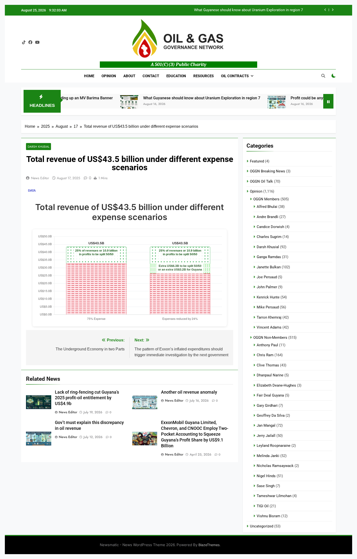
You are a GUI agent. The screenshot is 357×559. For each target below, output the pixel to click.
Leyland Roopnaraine (273, 445)
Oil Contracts (235, 76)
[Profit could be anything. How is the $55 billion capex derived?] (263, 104)
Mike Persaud (268, 307)
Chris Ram (265, 355)
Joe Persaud (267, 277)
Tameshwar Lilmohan (274, 496)
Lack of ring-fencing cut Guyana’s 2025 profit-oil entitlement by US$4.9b (87, 398)
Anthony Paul (267, 345)
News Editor (40, 178)
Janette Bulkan (269, 267)
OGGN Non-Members (270, 337)
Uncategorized (261, 526)
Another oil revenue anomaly (189, 392)
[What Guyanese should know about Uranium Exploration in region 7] (115, 104)
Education (176, 76)
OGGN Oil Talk (261, 181)
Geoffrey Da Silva (271, 415)
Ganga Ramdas (269, 257)
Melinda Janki (268, 456)
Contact (151, 76)
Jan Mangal (266, 425)
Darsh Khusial (38, 146)
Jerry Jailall (266, 435)
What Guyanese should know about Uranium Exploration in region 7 (248, 10)
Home (89, 76)
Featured (257, 161)
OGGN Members (266, 199)
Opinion (109, 76)
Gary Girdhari (267, 405)
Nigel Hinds (266, 476)
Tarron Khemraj (269, 317)
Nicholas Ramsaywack (275, 466)
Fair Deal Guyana (270, 395)
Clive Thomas (268, 365)
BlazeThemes (209, 545)
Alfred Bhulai (267, 206)
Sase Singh (266, 486)
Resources (203, 76)
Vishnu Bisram (268, 516)
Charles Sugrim (269, 237)
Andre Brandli (267, 217)
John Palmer (267, 287)
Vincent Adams (269, 327)
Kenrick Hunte (268, 297)
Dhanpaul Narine (270, 375)
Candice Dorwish (270, 227)
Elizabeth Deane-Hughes (276, 385)
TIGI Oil (263, 506)
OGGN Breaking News (267, 171)
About (129, 76)
